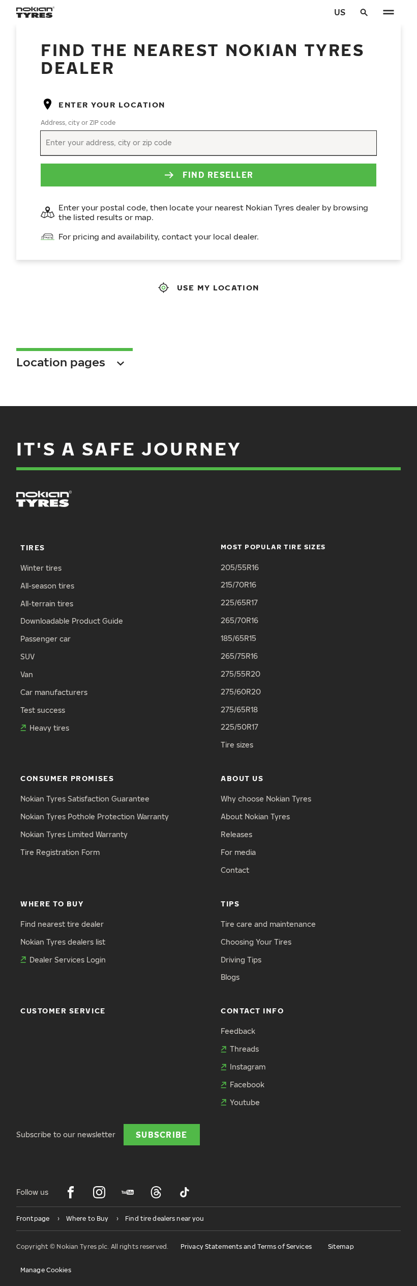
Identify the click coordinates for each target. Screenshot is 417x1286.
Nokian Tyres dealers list (62, 941)
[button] (208, 358)
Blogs (230, 977)
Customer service (63, 1010)
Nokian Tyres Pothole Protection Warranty (94, 816)
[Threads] (156, 1192)
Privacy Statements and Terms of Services (246, 1246)
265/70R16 (239, 620)
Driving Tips (241, 959)
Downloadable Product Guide (71, 621)
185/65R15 (238, 638)
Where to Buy (51, 903)
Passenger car (45, 638)
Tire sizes (237, 744)
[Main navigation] (388, 12)
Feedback (238, 1031)
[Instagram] (99, 1192)
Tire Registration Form (60, 852)
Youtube (245, 1102)
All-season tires (47, 585)
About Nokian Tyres (255, 816)
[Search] (364, 12)
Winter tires (41, 568)
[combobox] (47, 143)
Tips (230, 903)
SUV (27, 656)
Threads (244, 1048)
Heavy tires (49, 728)
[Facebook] (70, 1192)
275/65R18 (239, 709)
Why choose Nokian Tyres (266, 798)
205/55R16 (240, 567)
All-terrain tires (46, 603)
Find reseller (218, 174)
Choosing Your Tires (256, 941)
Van (26, 674)
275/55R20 (240, 673)
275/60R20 (241, 691)
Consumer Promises (67, 778)
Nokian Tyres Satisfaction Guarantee (85, 798)
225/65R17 (239, 602)
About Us (242, 778)
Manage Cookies (45, 1270)
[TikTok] (184, 1192)
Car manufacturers (53, 692)
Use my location (218, 287)
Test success (42, 710)
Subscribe (162, 1134)
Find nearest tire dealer (62, 924)
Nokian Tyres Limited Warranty (74, 834)
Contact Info (252, 1010)
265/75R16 (239, 656)
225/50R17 (239, 726)
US (339, 12)
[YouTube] (127, 1192)
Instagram (247, 1066)
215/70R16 (238, 584)
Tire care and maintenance (268, 924)
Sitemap (341, 1246)
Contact (235, 870)
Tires (32, 547)
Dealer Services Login (67, 959)
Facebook (247, 1084)
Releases (236, 834)
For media (238, 852)
